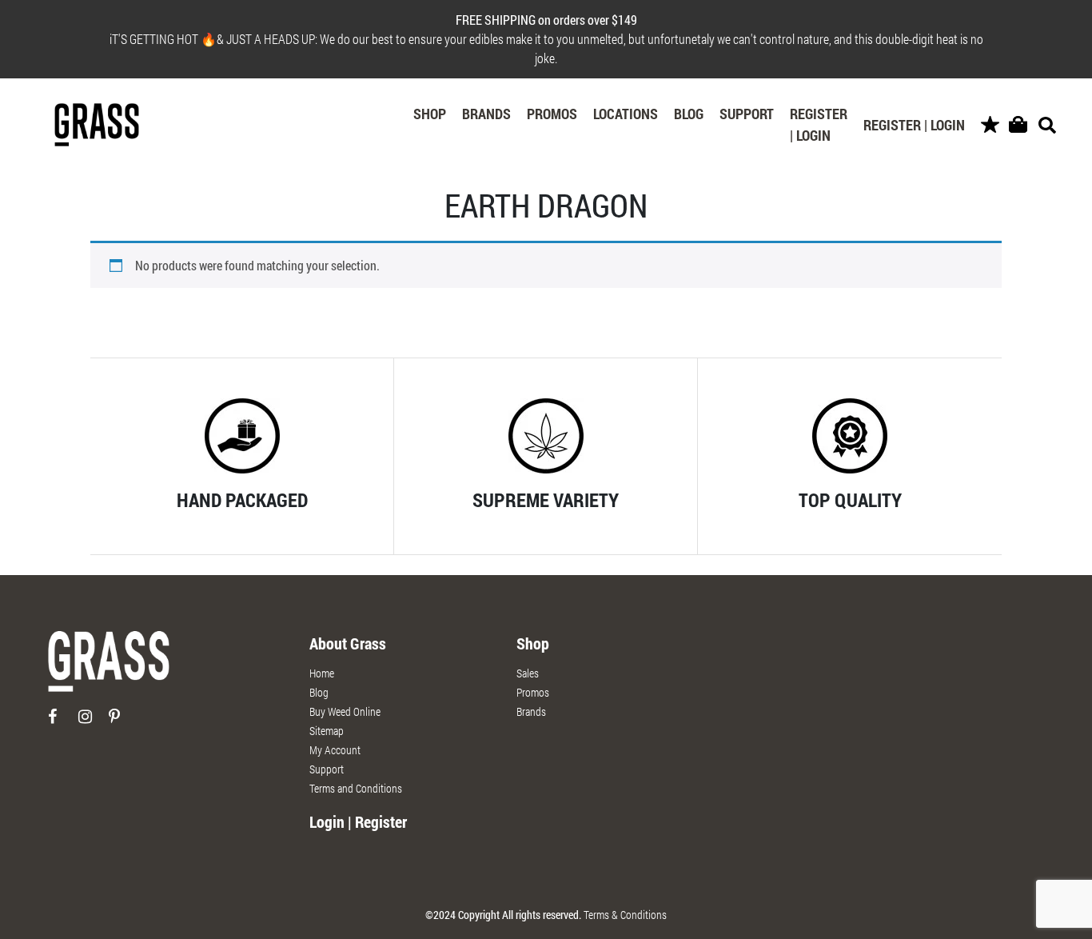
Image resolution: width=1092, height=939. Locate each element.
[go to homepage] (108, 668)
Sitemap (326, 730)
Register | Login (818, 124)
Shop (429, 113)
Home (321, 673)
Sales (527, 673)
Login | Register (358, 821)
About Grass (347, 643)
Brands (486, 113)
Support (746, 113)
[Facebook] (62, 723)
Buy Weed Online (345, 711)
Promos (552, 113)
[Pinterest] (123, 723)
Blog (688, 113)
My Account (335, 749)
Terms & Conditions (625, 914)
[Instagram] (92, 723)
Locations (625, 113)
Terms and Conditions (355, 788)
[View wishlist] (990, 125)
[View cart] (1018, 125)
